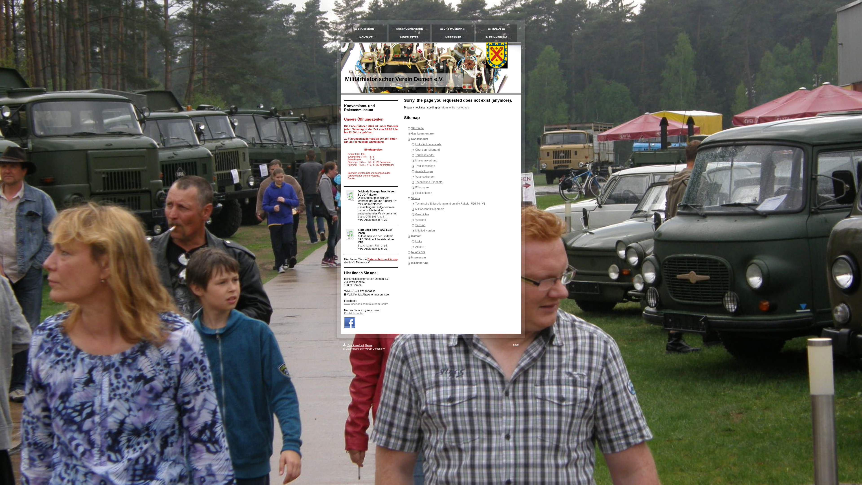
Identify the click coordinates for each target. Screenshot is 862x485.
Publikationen (423, 192)
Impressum (418, 257)
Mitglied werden (425, 230)
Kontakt (416, 236)
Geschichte (422, 214)
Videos (415, 198)
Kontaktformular (353, 313)
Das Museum (419, 139)
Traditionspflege (425, 166)
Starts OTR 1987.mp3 (371, 216)
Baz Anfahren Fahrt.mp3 (372, 245)
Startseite (417, 128)
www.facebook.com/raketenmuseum (366, 304)
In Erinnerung (419, 263)
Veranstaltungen (425, 176)
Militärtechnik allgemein (429, 209)
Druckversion (355, 345)
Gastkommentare (422, 133)
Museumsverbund (426, 160)
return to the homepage (455, 107)
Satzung (420, 225)
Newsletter (418, 252)
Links (418, 241)
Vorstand (420, 219)
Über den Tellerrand (427, 149)
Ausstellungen (424, 171)
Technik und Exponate (428, 182)
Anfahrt (419, 246)
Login (516, 344)
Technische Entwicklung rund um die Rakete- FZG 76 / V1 (450, 203)
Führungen (422, 187)
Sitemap (369, 345)
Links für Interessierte (428, 144)
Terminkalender (424, 155)
